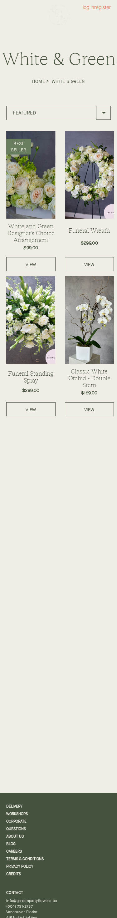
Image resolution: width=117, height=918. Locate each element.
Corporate (16, 821)
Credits (13, 873)
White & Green (68, 81)
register (102, 8)
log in (88, 8)
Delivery (14, 806)
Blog (11, 843)
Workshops (17, 813)
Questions (16, 828)
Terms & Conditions (25, 858)
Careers (14, 851)
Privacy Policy (19, 866)
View (31, 264)
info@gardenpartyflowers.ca (31, 900)
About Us (15, 836)
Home (38, 81)
